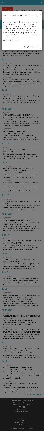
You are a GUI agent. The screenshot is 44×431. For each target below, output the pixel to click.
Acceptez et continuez (31, 47)
